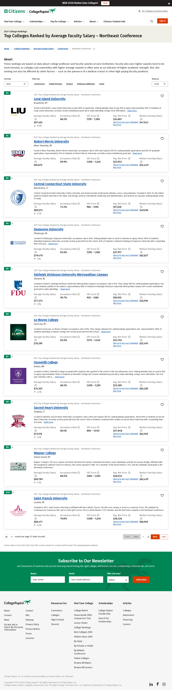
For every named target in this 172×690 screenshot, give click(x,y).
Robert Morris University (51, 141)
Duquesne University (48, 229)
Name (34, 573)
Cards (156, 84)
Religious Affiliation (86, 84)
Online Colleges (81, 658)
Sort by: (7, 79)
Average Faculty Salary (44, 49)
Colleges (55, 615)
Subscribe (141, 579)
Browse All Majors (82, 663)
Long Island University (50, 99)
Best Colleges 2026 (83, 632)
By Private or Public (83, 646)
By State (78, 641)
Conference (63, 49)
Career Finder (81, 623)
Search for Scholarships (104, 620)
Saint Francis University (50, 498)
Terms (29, 633)
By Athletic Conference (80, 652)
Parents (55, 624)
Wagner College (45, 453)
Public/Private (55, 84)
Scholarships (36, 21)
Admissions (128, 615)
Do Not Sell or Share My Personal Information (13, 627)
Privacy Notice (33, 629)
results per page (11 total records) (30, 536)
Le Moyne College (46, 320)
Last (164, 537)
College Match (81, 610)
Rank (8, 84)
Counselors (56, 610)
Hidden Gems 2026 (83, 636)
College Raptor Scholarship (105, 612)
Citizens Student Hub (114, 21)
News (6, 620)
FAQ (27, 615)
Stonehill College (46, 362)
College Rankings (22, 49)
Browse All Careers (83, 667)
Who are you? (114, 573)
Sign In (163, 21)
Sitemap (30, 620)
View (105, 3)
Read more (132, 111)
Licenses (30, 638)
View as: (155, 79)
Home (6, 49)
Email (71, 573)
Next (155, 537)
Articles (78, 21)
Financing (127, 619)
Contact (29, 610)
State (101, 84)
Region (69, 84)
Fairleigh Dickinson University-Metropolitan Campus (71, 274)
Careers (8, 615)
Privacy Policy (32, 624)
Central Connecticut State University (60, 184)
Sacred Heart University (51, 408)
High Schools (57, 619)
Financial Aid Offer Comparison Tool (83, 617)
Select (112, 580)
